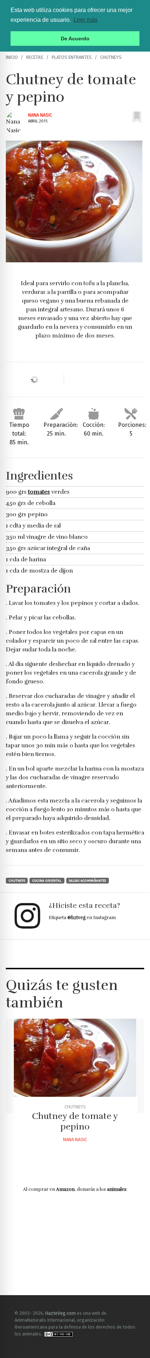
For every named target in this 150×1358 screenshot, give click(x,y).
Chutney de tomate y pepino (75, 1121)
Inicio (12, 57)
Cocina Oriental (47, 880)
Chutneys (111, 57)
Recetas (34, 57)
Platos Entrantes (72, 57)
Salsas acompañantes (87, 880)
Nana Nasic (40, 115)
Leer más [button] (86, 20)
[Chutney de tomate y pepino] (75, 1066)
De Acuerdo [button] (75, 38)
